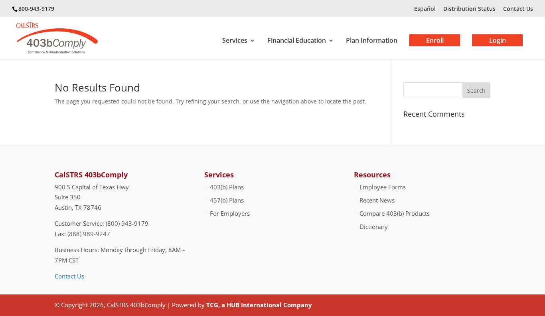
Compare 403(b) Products (394, 213)
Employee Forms (382, 187)
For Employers (230, 213)
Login (497, 40)
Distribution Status (469, 8)
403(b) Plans (227, 187)
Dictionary (373, 227)
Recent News (377, 200)
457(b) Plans (227, 200)
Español (425, 8)
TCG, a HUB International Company (259, 305)
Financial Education (296, 41)
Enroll (435, 40)
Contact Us (518, 8)
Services (234, 41)
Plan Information (371, 41)
